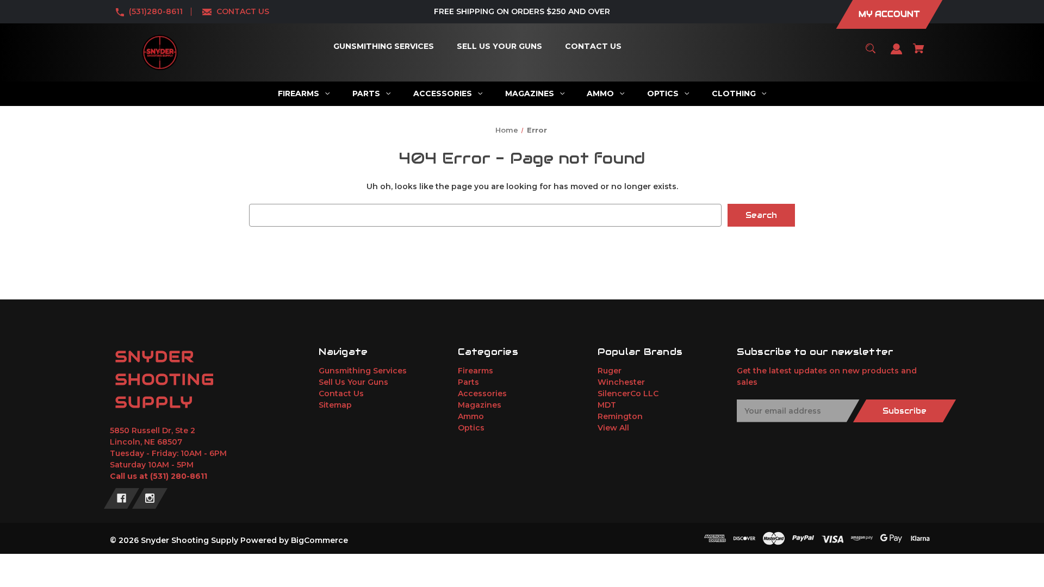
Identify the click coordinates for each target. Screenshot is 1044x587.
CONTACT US (242, 11)
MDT (607, 405)
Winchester (621, 382)
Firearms (475, 371)
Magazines (479, 405)
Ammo (471, 416)
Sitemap (335, 405)
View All (613, 428)
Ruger (610, 371)
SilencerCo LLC (628, 393)
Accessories (482, 393)
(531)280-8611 (156, 11)
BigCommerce (319, 540)
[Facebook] (121, 498)
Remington (620, 416)
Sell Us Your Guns (353, 382)
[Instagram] (150, 498)
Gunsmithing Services (363, 371)
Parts (468, 382)
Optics (471, 428)
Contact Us (341, 393)
